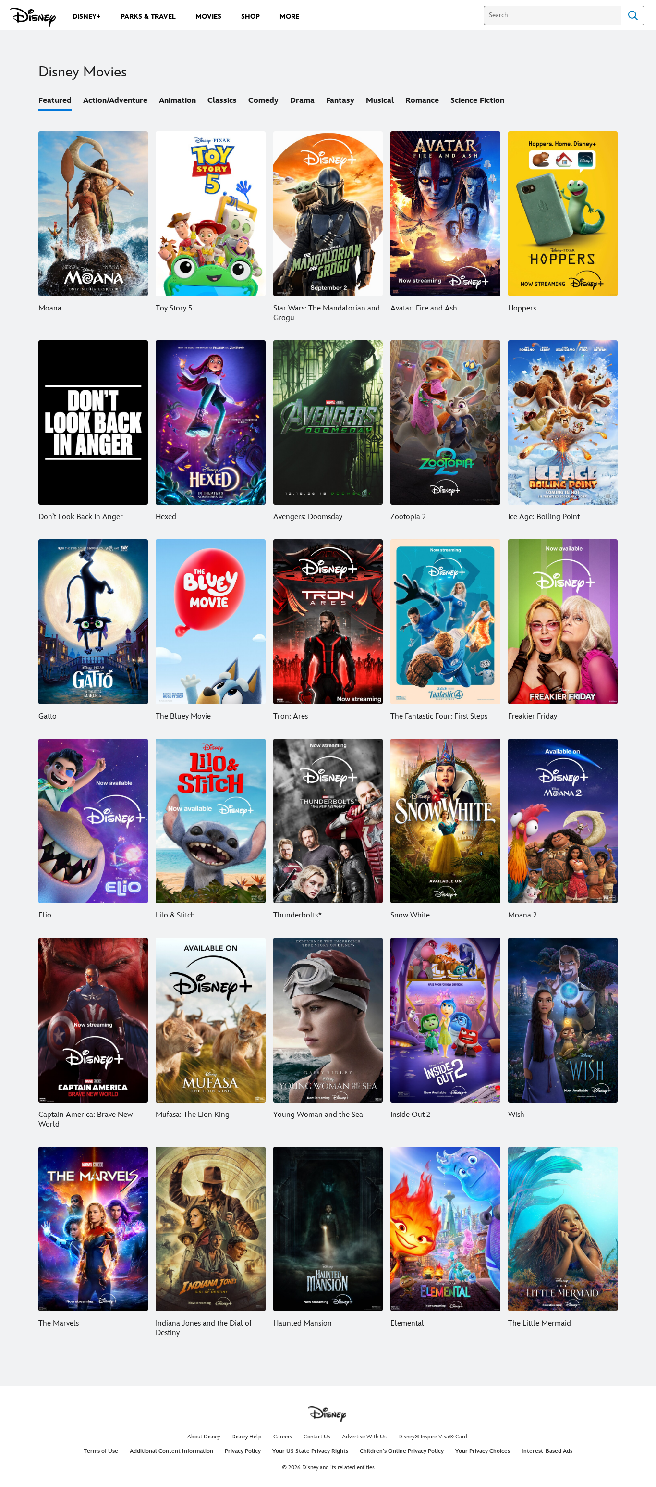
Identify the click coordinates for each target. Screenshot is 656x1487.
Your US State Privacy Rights (310, 1451)
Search (632, 15)
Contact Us (317, 1436)
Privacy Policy (243, 1451)
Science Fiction (477, 100)
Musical (380, 100)
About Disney (203, 1436)
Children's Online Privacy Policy (402, 1451)
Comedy (263, 100)
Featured (55, 100)
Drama (302, 100)
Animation (177, 100)
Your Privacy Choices (482, 1451)
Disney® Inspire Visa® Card (432, 1436)
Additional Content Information (171, 1451)
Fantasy (340, 100)
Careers (282, 1436)
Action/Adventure (115, 100)
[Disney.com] (33, 17)
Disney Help (246, 1436)
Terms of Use (101, 1451)
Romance (422, 100)
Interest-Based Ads (547, 1451)
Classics (222, 100)
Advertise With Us (364, 1436)
